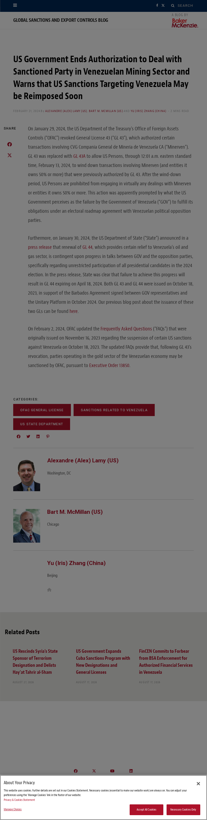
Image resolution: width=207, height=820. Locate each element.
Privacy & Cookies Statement (19, 800)
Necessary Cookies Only (183, 810)
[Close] (198, 784)
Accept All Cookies (146, 810)
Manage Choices (13, 809)
